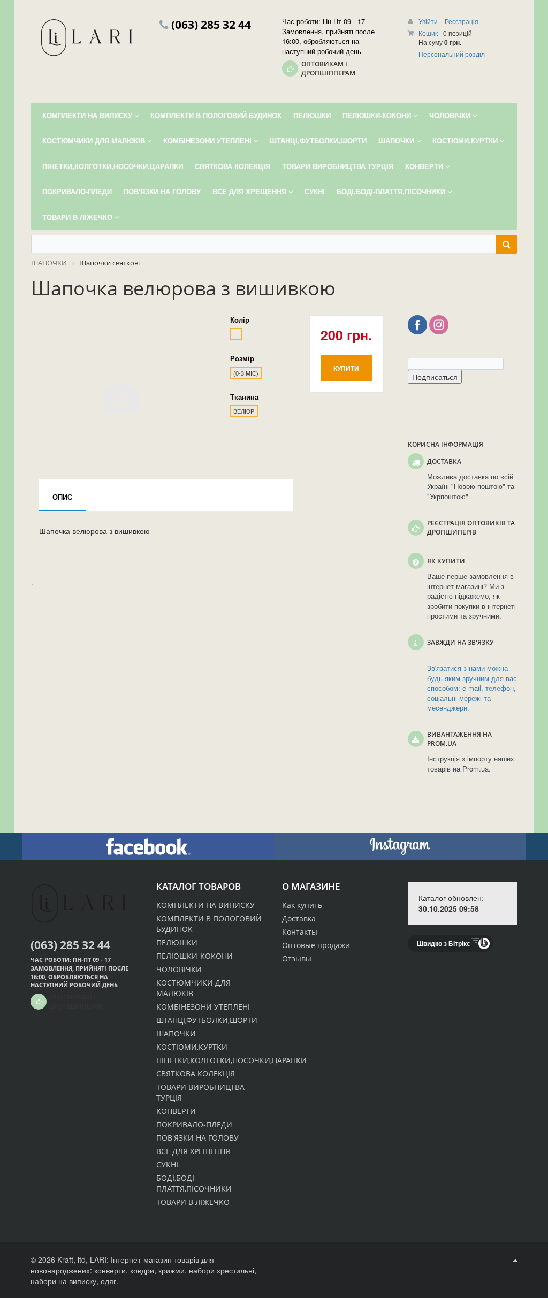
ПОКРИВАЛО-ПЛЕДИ (194, 1124)
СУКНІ (167, 1164)
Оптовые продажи (316, 945)
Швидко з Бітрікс (443, 943)
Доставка (299, 918)
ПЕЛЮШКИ (176, 942)
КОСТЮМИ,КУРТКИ (191, 1047)
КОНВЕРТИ (176, 1111)
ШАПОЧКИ (176, 1033)
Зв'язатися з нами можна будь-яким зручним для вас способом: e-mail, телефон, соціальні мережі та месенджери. (472, 688)
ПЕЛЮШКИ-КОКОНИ (194, 956)
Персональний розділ (451, 53)
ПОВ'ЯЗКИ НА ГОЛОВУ (197, 1138)
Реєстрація (461, 21)
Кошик (428, 32)
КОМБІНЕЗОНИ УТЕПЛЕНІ (203, 1007)
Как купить (302, 905)
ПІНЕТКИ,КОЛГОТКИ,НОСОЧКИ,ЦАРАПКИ (231, 1060)
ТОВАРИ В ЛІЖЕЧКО (193, 1202)
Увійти (428, 21)
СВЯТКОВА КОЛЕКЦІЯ (195, 1073)
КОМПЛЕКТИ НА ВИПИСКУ (205, 905)
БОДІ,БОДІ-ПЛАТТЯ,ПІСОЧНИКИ (194, 1183)
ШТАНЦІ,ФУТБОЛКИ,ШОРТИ (206, 1020)
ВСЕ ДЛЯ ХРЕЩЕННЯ (193, 1151)
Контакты (299, 932)
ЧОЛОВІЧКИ (179, 969)
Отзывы (296, 958)
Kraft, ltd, (72, 1259)
